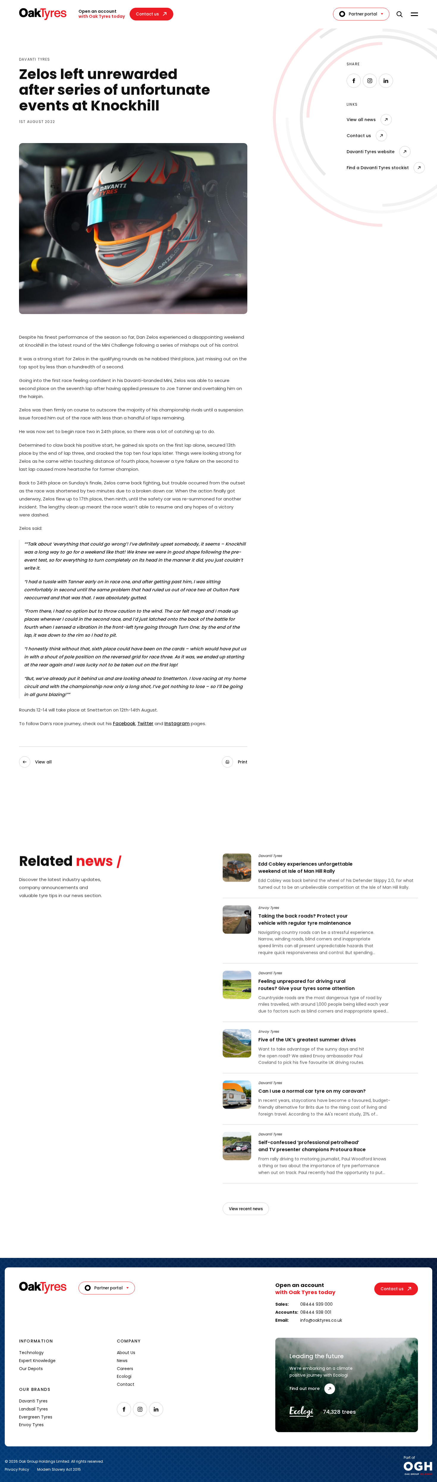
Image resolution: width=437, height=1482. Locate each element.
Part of (409, 1458)
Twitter (145, 724)
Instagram (177, 724)
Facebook (124, 724)
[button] (234, 762)
